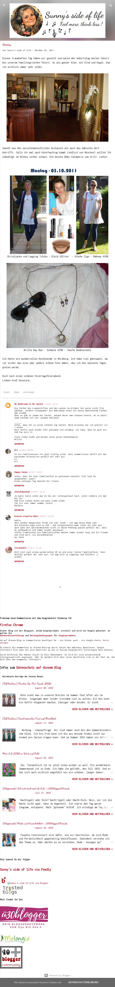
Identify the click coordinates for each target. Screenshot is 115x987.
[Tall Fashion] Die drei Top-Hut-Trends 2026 (26, 683)
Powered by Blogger (59, 975)
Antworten (19, 444)
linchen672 (20, 548)
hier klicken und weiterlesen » (92, 709)
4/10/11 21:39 (34, 548)
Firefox (6, 625)
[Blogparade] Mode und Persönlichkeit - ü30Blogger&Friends (34, 823)
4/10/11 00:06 (26, 450)
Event (7, 392)
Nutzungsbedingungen (41, 635)
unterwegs (29, 392)
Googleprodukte (67, 635)
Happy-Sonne (21, 472)
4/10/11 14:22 (46, 516)
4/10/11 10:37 (38, 492)
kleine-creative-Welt (26, 516)
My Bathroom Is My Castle (28, 404)
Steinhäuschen (22, 491)
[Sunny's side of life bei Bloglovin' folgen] (4, 883)
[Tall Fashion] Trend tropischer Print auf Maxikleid (29, 718)
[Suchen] (111, 6)
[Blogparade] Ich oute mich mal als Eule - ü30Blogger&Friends (35, 788)
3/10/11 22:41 (51, 404)
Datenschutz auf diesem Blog (38, 667)
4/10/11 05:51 (35, 472)
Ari (16, 450)
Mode (16, 392)
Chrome (18, 625)
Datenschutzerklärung (12, 635)
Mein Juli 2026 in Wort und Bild (20, 753)
